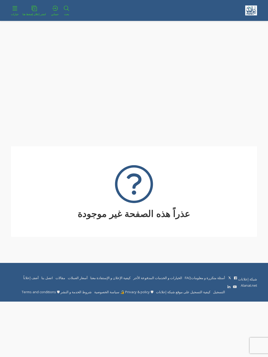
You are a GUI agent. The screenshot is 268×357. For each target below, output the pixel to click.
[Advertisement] (134, 83)
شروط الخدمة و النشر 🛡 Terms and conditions (57, 292)
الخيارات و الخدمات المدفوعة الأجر (157, 277)
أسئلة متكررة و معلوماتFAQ (205, 277)
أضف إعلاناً (31, 277)
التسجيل (219, 292)
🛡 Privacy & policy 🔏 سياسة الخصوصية (123, 292)
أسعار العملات (78, 277)
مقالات (60, 277)
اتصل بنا (47, 277)
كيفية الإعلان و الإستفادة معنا (110, 277)
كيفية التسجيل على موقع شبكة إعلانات (183, 292)
